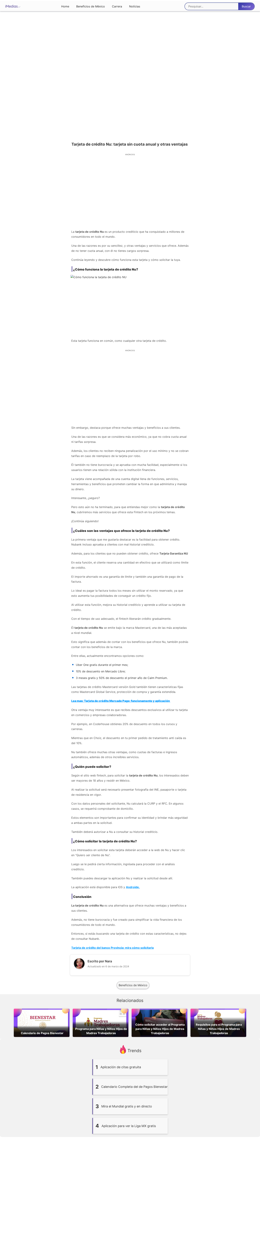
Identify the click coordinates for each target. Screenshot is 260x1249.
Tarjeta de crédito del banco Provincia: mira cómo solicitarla (112, 947)
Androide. (133, 887)
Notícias (134, 6)
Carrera (117, 6)
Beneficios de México (90, 6)
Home (65, 6)
